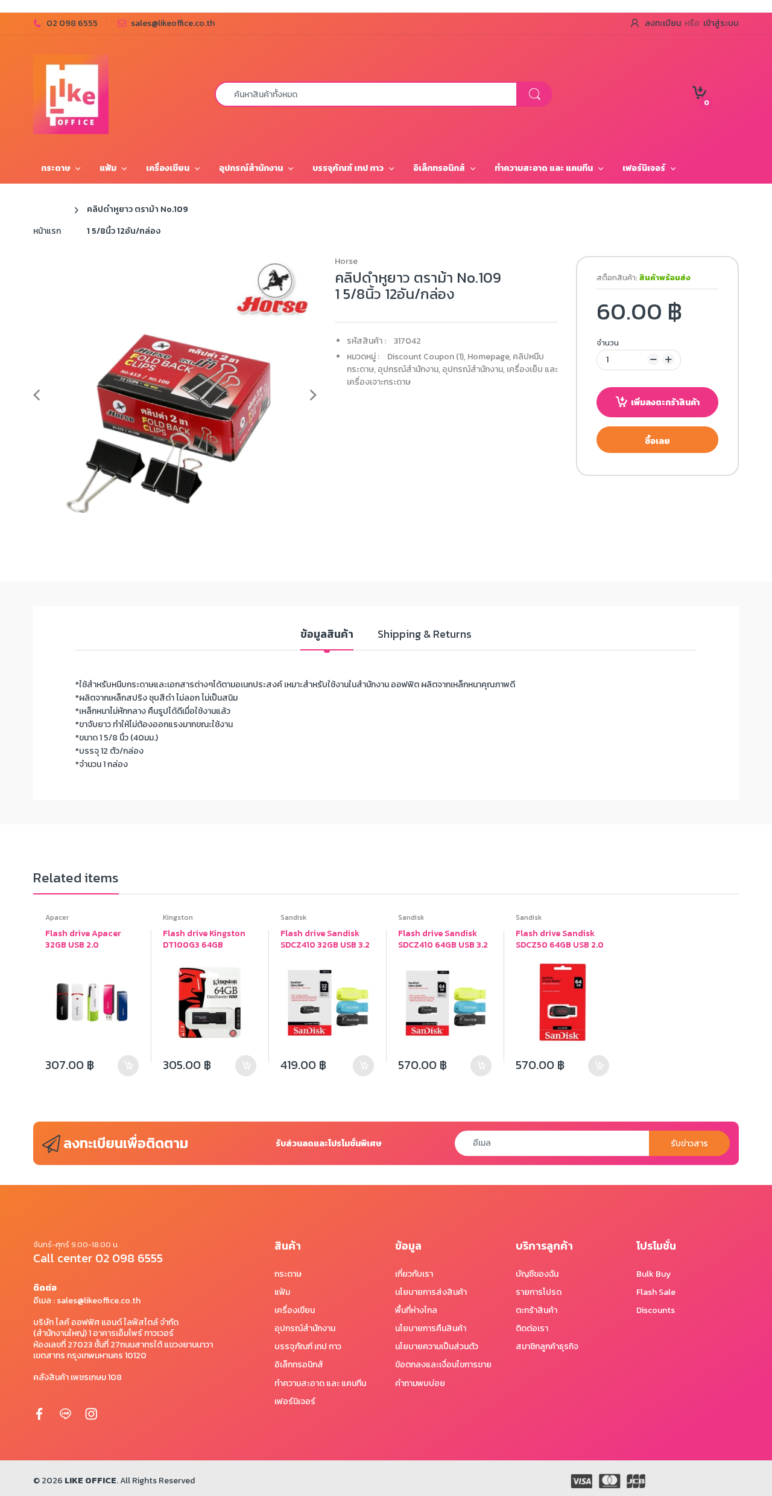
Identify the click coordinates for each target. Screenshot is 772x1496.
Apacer (57, 917)
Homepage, (489, 356)
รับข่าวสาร (689, 1143)
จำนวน (607, 342)
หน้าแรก (47, 231)
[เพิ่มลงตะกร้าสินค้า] (128, 1065)
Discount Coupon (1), (426, 356)
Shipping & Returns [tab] (425, 634)
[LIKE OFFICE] (71, 93)
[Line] (65, 1413)
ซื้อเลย (657, 441)
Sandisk (293, 917)
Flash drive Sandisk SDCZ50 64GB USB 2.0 (560, 939)
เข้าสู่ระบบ (721, 23)
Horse (346, 261)
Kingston (178, 917)
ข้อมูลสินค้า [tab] (326, 634)
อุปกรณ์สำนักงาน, (409, 369)
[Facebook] (39, 1413)
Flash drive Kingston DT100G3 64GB (204, 939)
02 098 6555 (72, 23)
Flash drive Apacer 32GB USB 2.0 (83, 939)
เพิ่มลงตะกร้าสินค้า (665, 402)
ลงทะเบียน (663, 23)
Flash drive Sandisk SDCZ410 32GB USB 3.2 (325, 939)
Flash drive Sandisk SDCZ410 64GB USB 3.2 (443, 939)
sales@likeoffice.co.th (173, 23)
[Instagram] (91, 1413)
